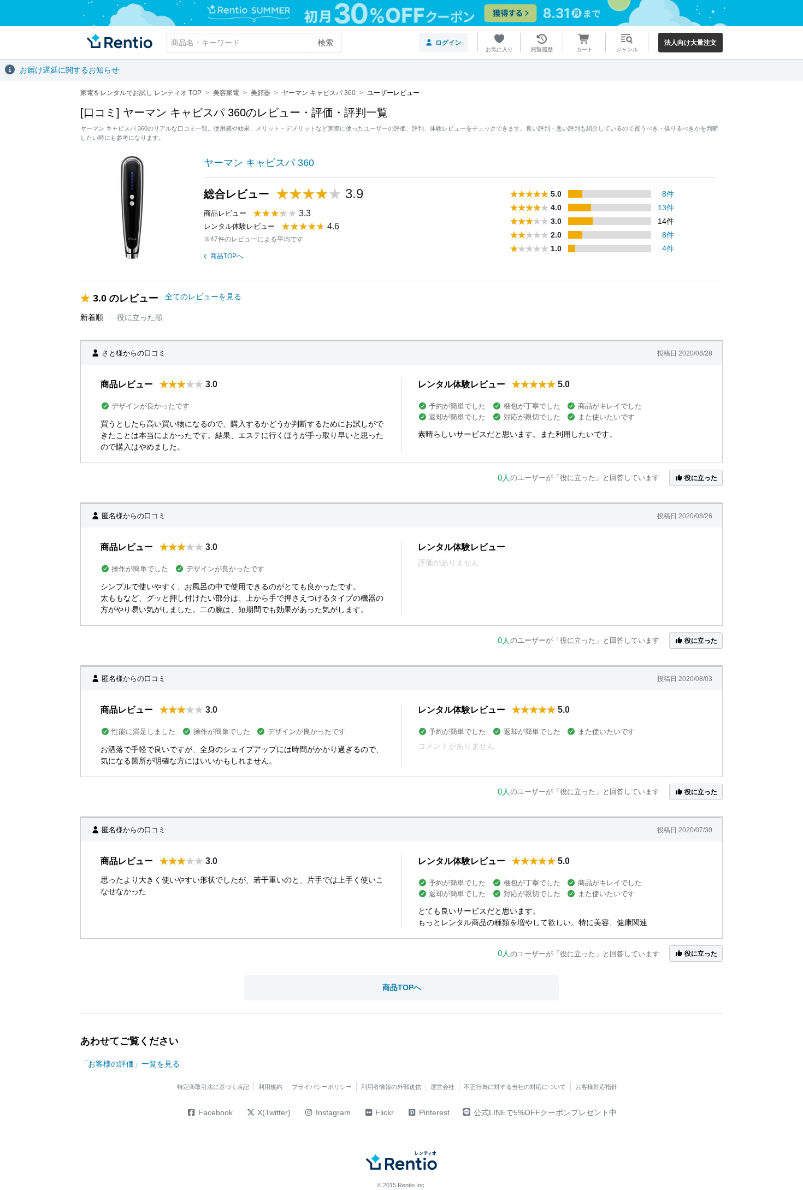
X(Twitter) (273, 1112)
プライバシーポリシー (322, 1087)
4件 (668, 248)
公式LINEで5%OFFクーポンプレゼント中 (545, 1112)
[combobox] (254, 42)
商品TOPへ (226, 256)
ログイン (448, 42)
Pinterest (433, 1112)
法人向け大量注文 (690, 42)
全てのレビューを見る (203, 296)
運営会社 (442, 1087)
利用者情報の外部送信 (391, 1087)
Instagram (332, 1112)
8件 (668, 194)
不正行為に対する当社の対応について (515, 1087)
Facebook (214, 1112)
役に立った (700, 478)
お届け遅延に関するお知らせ (69, 70)
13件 (666, 207)
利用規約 (270, 1087)
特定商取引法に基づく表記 (213, 1087)
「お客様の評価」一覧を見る (130, 1063)
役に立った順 (140, 317)
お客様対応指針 (596, 1087)
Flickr (383, 1112)
